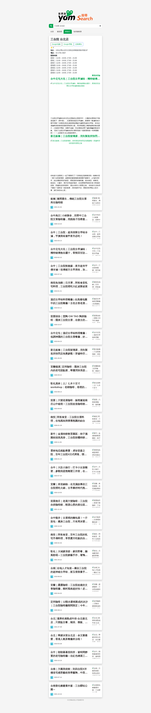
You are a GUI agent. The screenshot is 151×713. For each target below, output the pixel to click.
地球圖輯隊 (77, 31)
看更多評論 (96, 75)
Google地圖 (56, 44)
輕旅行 (67, 31)
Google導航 (68, 44)
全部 (52, 31)
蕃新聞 (59, 31)
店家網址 (78, 44)
